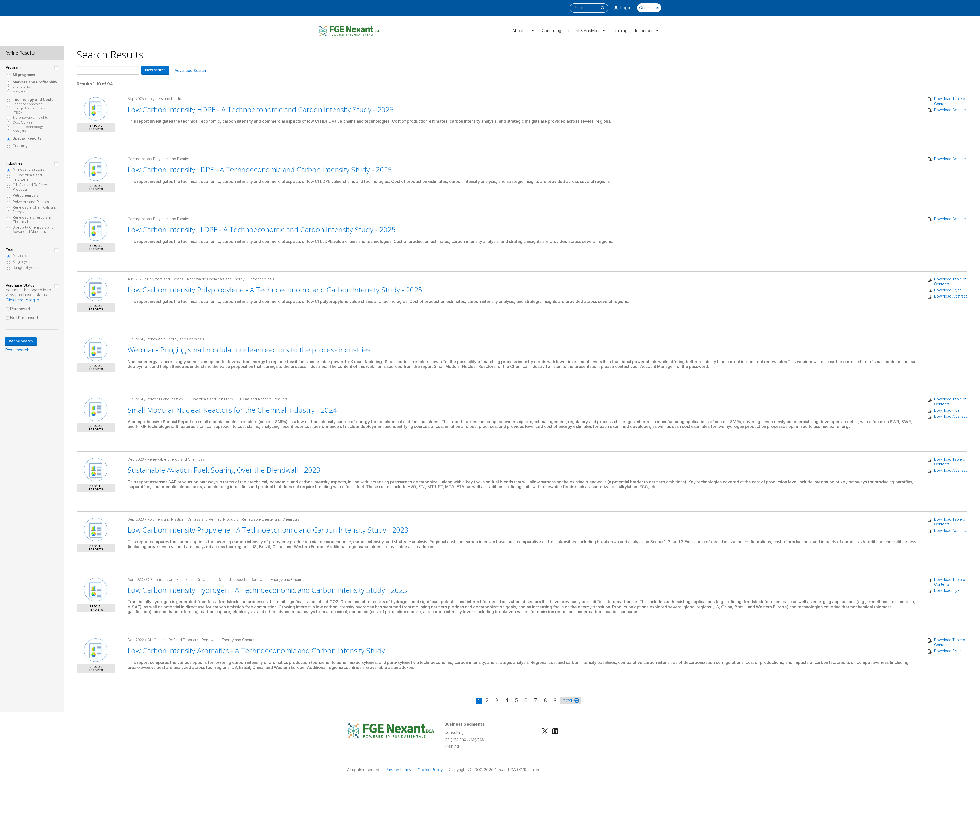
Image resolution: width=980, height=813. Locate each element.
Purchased (20, 308)
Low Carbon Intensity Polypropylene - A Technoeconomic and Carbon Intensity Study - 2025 (275, 289)
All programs (24, 75)
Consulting (551, 30)
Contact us (649, 7)
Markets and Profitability (35, 82)
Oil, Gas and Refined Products (30, 187)
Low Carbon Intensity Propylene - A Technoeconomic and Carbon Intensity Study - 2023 (268, 530)
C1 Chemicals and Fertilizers (27, 177)
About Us (521, 30)
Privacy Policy (398, 769)
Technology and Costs (33, 99)
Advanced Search (190, 70)
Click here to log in (22, 299)
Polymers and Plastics (31, 202)
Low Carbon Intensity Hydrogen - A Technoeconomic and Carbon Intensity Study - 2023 (267, 590)
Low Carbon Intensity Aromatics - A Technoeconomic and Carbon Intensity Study (256, 650)
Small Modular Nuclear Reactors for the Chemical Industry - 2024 (232, 410)
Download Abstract (950, 109)
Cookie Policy (430, 769)
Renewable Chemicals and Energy (35, 209)
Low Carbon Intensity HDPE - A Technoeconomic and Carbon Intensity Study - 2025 (261, 109)
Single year (22, 262)
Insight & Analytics (584, 30)
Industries (14, 163)
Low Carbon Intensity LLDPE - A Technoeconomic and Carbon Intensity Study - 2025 (262, 229)
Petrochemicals (25, 195)
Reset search (17, 350)
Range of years (26, 268)
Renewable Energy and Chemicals (32, 219)
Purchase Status (20, 285)
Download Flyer (947, 290)
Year (10, 249)
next (567, 700)
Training (620, 30)
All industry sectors (28, 169)
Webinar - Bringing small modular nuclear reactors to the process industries (249, 349)
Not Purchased (24, 317)
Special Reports (27, 138)
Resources (643, 30)
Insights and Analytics (464, 739)
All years (20, 255)
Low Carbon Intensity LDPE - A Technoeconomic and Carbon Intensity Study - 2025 (260, 169)
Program (13, 67)
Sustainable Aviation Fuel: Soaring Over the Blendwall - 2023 (224, 470)
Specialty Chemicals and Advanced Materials (33, 229)
